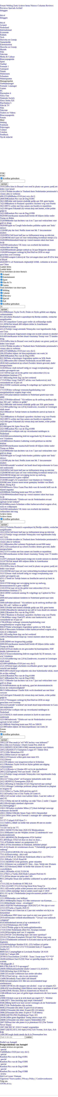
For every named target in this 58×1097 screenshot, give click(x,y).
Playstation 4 (5, 93)
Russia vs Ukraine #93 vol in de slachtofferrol (23, 769)
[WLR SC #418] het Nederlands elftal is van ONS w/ (26, 857)
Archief (19, 8)
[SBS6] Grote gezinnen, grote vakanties (21, 862)
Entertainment (6, 44)
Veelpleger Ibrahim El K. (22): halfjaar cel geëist (24, 944)
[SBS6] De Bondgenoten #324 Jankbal (20, 837)
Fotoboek (4, 125)
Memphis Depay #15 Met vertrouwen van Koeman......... (28, 900)
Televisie (4, 54)
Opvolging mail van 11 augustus (17, 932)
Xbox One (4, 96)
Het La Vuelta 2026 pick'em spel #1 (18, 791)
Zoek (15, 5)
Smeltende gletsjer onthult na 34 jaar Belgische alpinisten (27, 250)
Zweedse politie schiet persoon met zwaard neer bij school (28, 888)
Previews (4, 8)
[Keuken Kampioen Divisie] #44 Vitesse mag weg (25, 937)
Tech (2, 37)
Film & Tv (7, 282)
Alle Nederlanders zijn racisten (16, 1005)
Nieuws (33, 5)
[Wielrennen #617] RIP (14, 925)
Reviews (49, 5)
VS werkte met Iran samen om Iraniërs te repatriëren (25, 206)
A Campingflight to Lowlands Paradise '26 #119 (24, 952)
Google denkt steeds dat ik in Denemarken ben (23, 1034)
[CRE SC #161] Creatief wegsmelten (19, 1027)
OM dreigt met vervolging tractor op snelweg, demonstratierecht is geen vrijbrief (23, 476)
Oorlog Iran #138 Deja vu (14, 971)
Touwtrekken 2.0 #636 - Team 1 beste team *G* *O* (27, 956)
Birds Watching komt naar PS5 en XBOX (21, 492)
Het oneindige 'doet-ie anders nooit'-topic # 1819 (24, 891)
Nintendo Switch (7, 98)
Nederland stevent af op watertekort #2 (20, 922)
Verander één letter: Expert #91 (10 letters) (22, 1010)
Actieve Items (24, 5)
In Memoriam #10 (11, 752)
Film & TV (5, 105)
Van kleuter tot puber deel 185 (16, 876)
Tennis (3, 71)
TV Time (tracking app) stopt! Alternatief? (21, 1000)
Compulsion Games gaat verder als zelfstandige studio (26, 322)
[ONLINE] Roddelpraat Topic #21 (19, 1015)
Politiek (3, 35)
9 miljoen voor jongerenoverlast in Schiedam (22, 762)
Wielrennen (5, 74)
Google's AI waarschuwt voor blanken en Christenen (26, 480)
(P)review (7, 296)
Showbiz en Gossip (8, 40)
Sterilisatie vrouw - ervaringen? (16, 903)
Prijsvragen (5, 127)
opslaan (4, 184)
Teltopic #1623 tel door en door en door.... (21, 840)
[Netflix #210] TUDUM (14, 871)
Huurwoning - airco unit (14, 854)
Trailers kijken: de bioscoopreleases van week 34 (23, 353)
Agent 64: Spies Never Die (14, 426)
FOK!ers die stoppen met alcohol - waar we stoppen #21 (28, 986)
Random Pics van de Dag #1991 (17, 199)
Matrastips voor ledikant (13, 898)
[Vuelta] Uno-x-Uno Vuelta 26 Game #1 (20, 793)
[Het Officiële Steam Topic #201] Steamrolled (23, 813)
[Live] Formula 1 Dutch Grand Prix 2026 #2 (22, 745)
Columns (41, 5)
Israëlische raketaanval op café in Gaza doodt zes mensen (28, 610)
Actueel (3, 25)
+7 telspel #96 (9, 954)
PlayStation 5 (5, 103)
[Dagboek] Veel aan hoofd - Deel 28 (19, 771)
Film (2, 52)
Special (6, 298)
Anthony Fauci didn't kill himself (18, 978)
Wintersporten (6, 78)
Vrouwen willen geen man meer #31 (19, 757)
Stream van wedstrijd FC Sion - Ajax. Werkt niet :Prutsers (28, 864)
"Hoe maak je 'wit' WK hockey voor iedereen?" (24, 742)
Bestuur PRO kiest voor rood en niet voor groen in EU (26, 915)
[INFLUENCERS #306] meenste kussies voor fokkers (27, 747)
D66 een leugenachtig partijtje (16, 641)
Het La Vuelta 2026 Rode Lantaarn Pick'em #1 (23, 874)
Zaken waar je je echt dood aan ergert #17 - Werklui (26, 998)
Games (3, 88)
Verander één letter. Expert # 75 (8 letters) (21, 1012)
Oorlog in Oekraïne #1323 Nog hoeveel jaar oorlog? (26, 784)
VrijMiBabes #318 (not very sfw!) (17, 196)
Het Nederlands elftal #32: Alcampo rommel (23, 930)
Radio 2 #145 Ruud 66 (13, 859)
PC (1, 91)
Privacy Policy (28, 1079)
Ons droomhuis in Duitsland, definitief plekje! (23, 845)
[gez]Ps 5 (7, 964)
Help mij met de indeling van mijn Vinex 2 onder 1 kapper (28, 801)
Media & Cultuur (7, 57)
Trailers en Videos (7, 113)
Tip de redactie (6, 137)
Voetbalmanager (7, 83)
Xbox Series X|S (7, 100)
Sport (2, 61)
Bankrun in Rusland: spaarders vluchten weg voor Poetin (28, 203)
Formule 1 (4, 66)
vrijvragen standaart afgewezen (16, 803)
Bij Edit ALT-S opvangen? (14, 966)
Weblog (9, 5)
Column (6, 293)
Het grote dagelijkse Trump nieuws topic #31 (23, 1017)
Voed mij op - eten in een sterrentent (19, 976)
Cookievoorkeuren (44, 1079)
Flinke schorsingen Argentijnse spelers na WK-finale (25, 358)
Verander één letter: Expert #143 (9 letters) (21, 1008)
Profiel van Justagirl (8, 1042)
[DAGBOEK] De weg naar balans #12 (20, 852)
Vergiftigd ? (8, 806)
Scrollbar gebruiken (11, 178)
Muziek (3, 49)
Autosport (4, 69)
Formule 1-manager (8, 86)
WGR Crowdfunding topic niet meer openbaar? (23, 935)
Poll (4, 301)
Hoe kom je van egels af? (14, 754)
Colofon (3, 132)
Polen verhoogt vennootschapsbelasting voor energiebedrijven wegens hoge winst (22, 391)
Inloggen (4, 10)
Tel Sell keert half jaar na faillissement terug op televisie (27, 235)
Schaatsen (4, 76)
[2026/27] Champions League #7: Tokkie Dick (24, 750)
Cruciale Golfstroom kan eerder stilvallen (21, 973)
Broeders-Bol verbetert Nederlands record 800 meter (25, 360)
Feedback (4, 134)
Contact (3, 130)
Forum (3, 5)
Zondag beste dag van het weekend (18, 378)
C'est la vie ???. (9, 827)
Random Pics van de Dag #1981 (17, 678)
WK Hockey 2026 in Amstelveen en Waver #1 (24, 991)
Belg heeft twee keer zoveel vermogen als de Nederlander (28, 1003)
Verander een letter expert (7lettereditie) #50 (22, 1020)
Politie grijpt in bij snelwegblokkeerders (21, 927)
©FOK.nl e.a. (6, 1083)
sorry (5, 759)
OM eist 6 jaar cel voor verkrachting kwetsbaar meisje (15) (28, 237)
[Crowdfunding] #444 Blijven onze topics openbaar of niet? (29, 988)
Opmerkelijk (5, 42)
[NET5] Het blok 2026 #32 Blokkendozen (22, 830)
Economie (4, 32)
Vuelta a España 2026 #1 (14, 908)
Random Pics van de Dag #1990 (17, 213)
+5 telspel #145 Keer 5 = (13, 820)
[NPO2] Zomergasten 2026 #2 (16, 781)
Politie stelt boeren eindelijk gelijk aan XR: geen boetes (27, 201)
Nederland (4, 27)
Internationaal (6, 30)
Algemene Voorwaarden (10, 1079)
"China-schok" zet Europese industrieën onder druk (25, 779)
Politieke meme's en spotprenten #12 (19, 842)
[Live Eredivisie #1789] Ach (16, 883)
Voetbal (3, 64)
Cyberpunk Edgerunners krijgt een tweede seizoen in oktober (29, 334)
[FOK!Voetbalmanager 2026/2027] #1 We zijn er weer (27, 905)
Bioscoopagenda (7, 59)
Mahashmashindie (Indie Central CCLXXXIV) (24, 969)
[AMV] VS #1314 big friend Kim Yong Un (22, 886)
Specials (11, 8)
